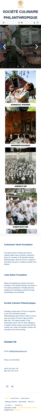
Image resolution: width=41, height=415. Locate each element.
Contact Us (18, 405)
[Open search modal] (37, 23)
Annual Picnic (14, 398)
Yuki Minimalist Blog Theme (27, 407)
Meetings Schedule (11, 402)
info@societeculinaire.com (18, 351)
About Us (31, 402)
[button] (4, 46)
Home (7, 398)
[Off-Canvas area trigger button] (4, 23)
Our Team (8, 405)
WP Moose (17, 410)
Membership (22, 402)
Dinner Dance (25, 398)
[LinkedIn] (22, 22)
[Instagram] (19, 22)
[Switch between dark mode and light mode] (35, 23)
